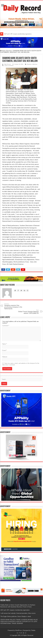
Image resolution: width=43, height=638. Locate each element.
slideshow (34, 64)
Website (4, 357)
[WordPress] (23, 633)
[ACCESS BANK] (21, 278)
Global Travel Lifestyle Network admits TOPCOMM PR (28, 311)
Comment (5, 325)
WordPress (18, 630)
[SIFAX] (21, 22)
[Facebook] (19, 633)
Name (4, 344)
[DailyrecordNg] (21, 8)
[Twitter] (21, 633)
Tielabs (33, 630)
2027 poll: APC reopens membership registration (18, 34)
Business (9, 50)
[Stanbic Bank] (21, 42)
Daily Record (7, 64)
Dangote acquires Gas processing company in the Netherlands (13, 306)
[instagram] (25, 633)
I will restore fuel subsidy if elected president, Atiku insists (18, 613)
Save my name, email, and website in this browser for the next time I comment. (20, 364)
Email (4, 350)
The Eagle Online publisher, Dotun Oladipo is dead (15, 616)
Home (3, 50)
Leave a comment (8, 65)
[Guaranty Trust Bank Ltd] (21, 590)
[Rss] (17, 633)
